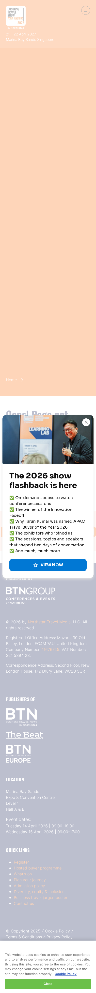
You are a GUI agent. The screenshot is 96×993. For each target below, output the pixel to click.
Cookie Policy (66, 974)
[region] (48, 967)
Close (48, 983)
